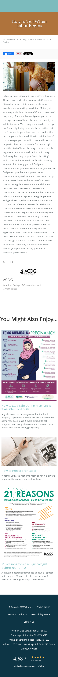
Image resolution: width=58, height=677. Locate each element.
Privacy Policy (43, 606)
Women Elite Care (10, 39)
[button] (53, 6)
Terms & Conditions (17, 614)
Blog (24, 39)
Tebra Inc (28, 607)
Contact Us (29, 621)
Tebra (41, 666)
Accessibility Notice (40, 614)
